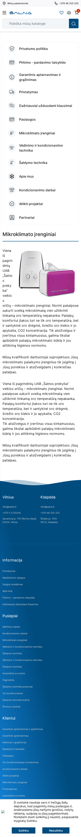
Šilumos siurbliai (11, 706)
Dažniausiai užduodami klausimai (20, 604)
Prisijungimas (9, 789)
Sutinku (23, 830)
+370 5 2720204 (11, 512)
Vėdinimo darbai (11, 626)
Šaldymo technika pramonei (17, 686)
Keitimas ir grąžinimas (14, 742)
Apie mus (7, 591)
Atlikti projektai (10, 775)
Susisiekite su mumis (13, 673)
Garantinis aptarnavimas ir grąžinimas (22, 729)
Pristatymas (8, 571)
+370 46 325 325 (50, 512)
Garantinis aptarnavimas (15, 735)
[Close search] (63, 23)
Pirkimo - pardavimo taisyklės (18, 597)
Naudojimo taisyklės (13, 749)
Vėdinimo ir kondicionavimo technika (22, 646)
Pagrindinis (8, 680)
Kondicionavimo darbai (14, 633)
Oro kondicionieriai (12, 693)
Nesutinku (56, 830)
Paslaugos (8, 755)
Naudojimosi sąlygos (13, 577)
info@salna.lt (9, 506)
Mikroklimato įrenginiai (14, 640)
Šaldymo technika (12, 653)
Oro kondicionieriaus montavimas (20, 762)
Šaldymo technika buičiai (15, 700)
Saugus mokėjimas (12, 584)
